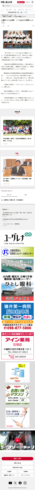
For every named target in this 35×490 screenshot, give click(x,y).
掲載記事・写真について (9, 475)
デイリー (9, 194)
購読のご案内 (17, 458)
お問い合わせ (17, 463)
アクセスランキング (6, 191)
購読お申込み (21, 2)
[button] (2, 130)
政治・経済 (8, 9)
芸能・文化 (21, 9)
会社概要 (9, 471)
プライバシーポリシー (26, 475)
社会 (15, 9)
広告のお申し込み (17, 467)
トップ (2, 9)
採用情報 (26, 471)
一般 (15, 15)
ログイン (28, 2)
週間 (25, 194)
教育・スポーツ (29, 9)
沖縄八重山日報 (5, 15)
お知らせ (4, 209)
